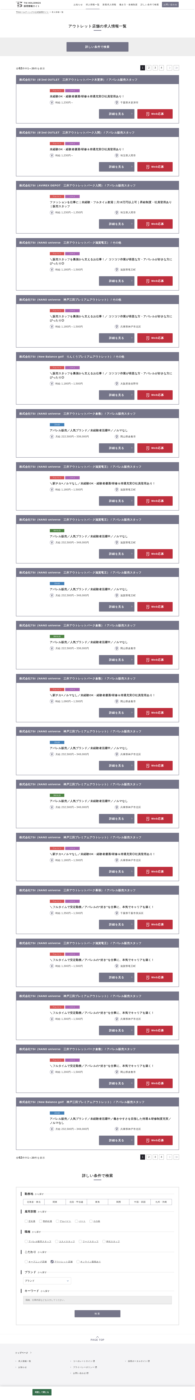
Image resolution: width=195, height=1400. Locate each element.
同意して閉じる (42, 1392)
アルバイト (65, 1221)
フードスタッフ (91, 1241)
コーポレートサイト (82, 1361)
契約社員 (47, 1221)
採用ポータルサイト (137, 1361)
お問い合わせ (79, 1373)
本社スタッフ (113, 1241)
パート (82, 1221)
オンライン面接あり (90, 1261)
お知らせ (22, 1367)
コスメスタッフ (67, 1241)
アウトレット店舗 (63, 1261)
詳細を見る (116, 113)
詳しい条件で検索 (97, 46)
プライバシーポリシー (83, 1367)
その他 (96, 1221)
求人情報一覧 (24, 1361)
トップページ (21, 1353)
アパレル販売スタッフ (39, 1241)
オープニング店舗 (37, 1261)
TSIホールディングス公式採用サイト (32, 12)
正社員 (31, 1221)
